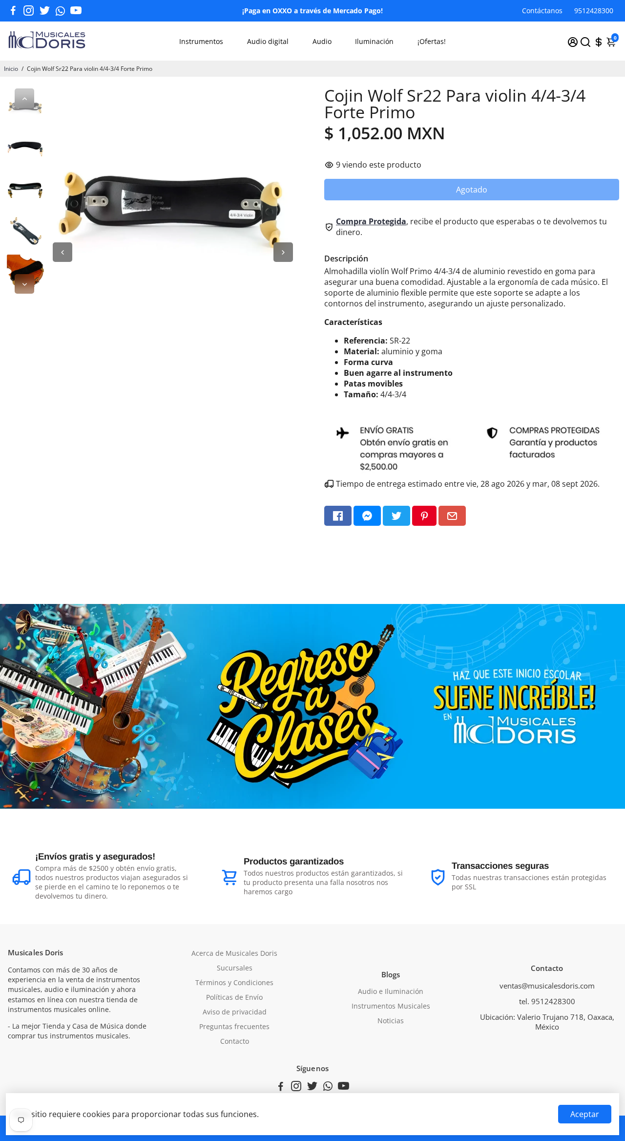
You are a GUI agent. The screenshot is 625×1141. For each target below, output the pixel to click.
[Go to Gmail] (452, 516)
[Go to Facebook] (13, 11)
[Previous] (24, 98)
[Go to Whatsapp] (60, 11)
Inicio (11, 69)
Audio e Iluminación (390, 991)
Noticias (390, 1020)
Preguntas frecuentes (234, 1026)
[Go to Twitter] (45, 11)
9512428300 (593, 10)
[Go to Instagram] (28, 11)
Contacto (234, 1041)
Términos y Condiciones (234, 982)
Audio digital (268, 41)
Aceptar (584, 1114)
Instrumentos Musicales (391, 1006)
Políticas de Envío (234, 997)
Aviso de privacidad (235, 1012)
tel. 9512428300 (547, 1001)
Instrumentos (201, 41)
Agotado (471, 189)
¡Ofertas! (431, 41)
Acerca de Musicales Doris (234, 953)
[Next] (24, 284)
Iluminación (374, 41)
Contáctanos (542, 10)
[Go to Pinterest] (424, 516)
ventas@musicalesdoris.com (547, 985)
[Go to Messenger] (367, 516)
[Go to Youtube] (76, 11)
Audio (322, 41)
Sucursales (234, 968)
